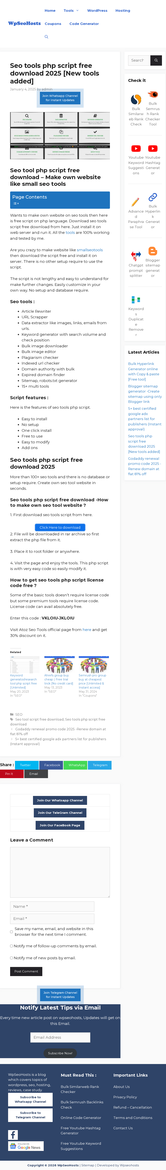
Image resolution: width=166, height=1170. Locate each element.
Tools (69, 11)
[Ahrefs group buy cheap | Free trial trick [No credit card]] (59, 664)
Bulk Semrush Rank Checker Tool (152, 114)
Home (50, 11)
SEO (18, 714)
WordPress (97, 11)
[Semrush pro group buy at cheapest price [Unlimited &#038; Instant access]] (94, 664)
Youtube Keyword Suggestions (136, 165)
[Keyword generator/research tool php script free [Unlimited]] (25, 664)
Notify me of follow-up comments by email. (55, 946)
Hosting (123, 11)
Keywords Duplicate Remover (136, 322)
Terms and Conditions (132, 1118)
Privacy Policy (125, 1097)
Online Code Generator (81, 1118)
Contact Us (123, 1128)
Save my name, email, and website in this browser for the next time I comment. (54, 931)
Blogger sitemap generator (153, 268)
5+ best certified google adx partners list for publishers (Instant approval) (145, 418)
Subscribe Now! (60, 1053)
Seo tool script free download (39, 719)
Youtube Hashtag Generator (152, 165)
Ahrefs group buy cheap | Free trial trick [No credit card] (58, 679)
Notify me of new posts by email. (45, 958)
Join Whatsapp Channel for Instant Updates (60, 98)
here (87, 629)
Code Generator (84, 24)
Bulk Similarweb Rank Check (136, 116)
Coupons (53, 24)
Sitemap (87, 1165)
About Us (121, 1087)
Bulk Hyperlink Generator (152, 216)
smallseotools (90, 250)
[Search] (156, 60)
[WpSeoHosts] (24, 23)
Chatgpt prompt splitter (136, 270)
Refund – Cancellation (132, 1107)
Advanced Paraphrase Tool (136, 219)
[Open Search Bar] (46, 37)
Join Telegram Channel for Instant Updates (60, 995)
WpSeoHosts (68, 1165)
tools (70, 232)
